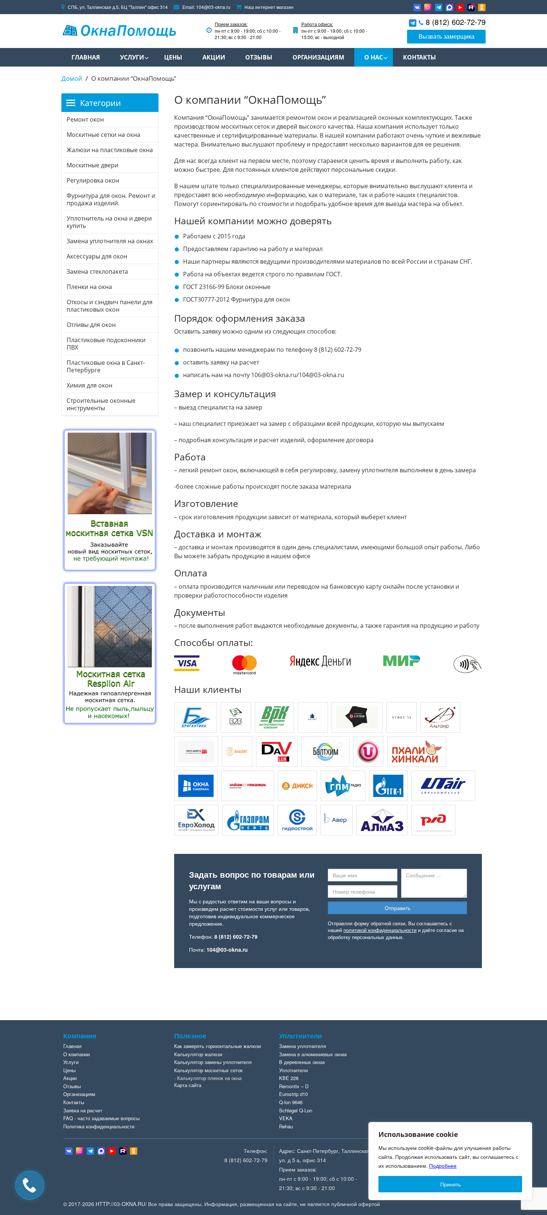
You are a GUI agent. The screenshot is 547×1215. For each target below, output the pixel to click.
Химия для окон (89, 385)
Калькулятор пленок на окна (209, 1077)
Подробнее (443, 1165)
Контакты (419, 57)
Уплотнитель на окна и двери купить (109, 222)
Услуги (132, 57)
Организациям (318, 57)
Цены (173, 57)
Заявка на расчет (82, 1110)
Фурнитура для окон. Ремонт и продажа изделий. (111, 199)
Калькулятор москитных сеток (208, 1070)
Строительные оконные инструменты (101, 404)
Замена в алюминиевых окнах (313, 1054)
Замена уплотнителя (302, 1046)
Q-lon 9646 (291, 1102)
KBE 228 (288, 1077)
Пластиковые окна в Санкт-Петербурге (106, 366)
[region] (450, 1161)
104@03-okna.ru (213, 7)
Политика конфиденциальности (98, 1126)
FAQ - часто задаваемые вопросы (101, 1118)
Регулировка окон (93, 180)
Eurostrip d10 (293, 1093)
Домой (71, 78)
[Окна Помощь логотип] (118, 29)
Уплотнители (293, 1070)
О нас (373, 57)
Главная (85, 57)
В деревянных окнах (302, 1061)
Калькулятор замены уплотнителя (213, 1061)
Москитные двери (92, 165)
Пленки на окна (89, 286)
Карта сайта (187, 1085)
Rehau (286, 1126)
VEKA (285, 1118)
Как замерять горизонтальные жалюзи (217, 1046)
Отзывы (258, 57)
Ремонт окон (85, 119)
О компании (76, 1054)
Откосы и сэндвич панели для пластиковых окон (110, 305)
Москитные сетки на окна (103, 134)
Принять (450, 1184)
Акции (213, 57)
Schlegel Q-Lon (295, 1110)
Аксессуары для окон (97, 256)
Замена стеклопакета (97, 271)
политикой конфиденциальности (379, 929)
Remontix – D (293, 1086)
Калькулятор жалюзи (198, 1054)
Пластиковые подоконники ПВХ (106, 343)
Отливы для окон (91, 324)
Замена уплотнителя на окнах (110, 241)
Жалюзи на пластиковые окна (110, 150)
